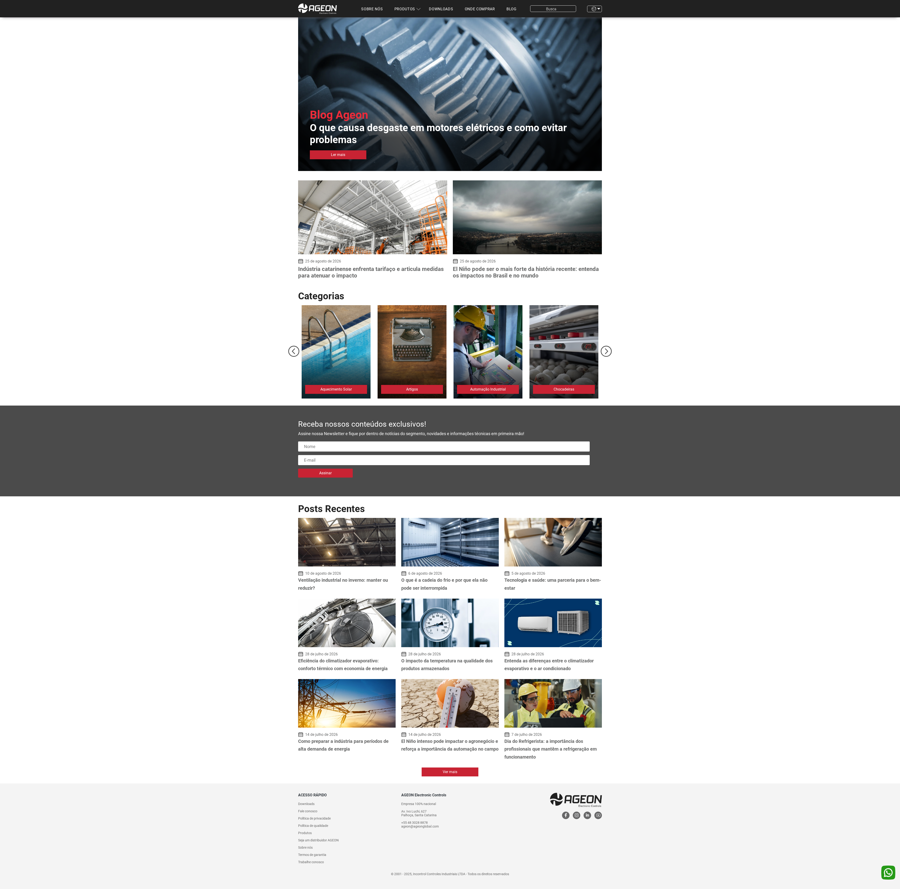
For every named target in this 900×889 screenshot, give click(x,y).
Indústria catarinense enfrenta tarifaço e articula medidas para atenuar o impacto (371, 272)
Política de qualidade (313, 826)
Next (606, 351)
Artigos (412, 389)
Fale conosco (307, 811)
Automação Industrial (488, 389)
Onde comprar (480, 9)
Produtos (404, 9)
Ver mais (450, 772)
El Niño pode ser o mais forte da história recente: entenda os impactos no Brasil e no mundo (526, 272)
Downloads (441, 9)
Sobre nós (372, 9)
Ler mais (338, 154)
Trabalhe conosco (311, 862)
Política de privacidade (314, 818)
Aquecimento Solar (336, 389)
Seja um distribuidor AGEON (318, 840)
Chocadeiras (564, 389)
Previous (293, 351)
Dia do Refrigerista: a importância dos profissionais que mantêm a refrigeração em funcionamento (550, 749)
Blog (511, 9)
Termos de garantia (312, 855)
